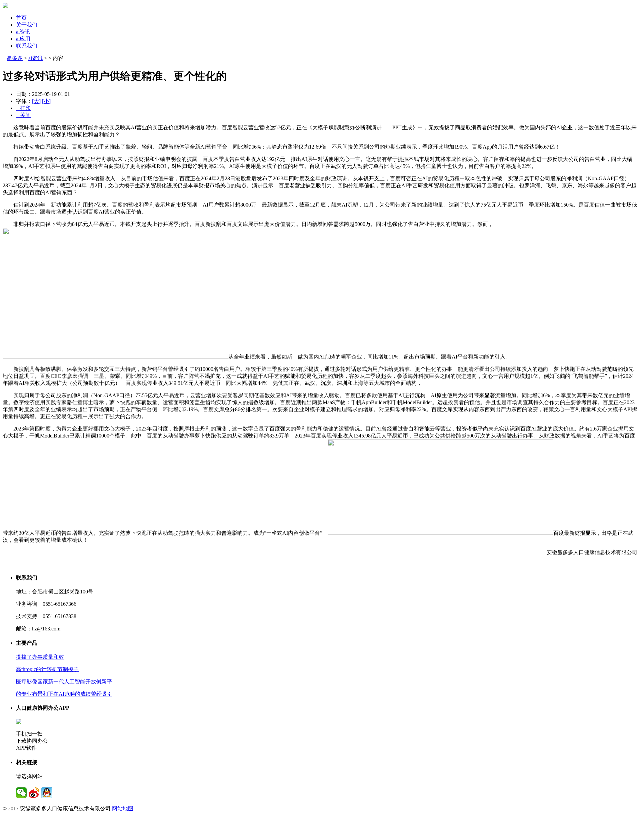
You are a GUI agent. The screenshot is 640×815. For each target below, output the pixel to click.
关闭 (23, 115)
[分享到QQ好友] (46, 792)
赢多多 (15, 58)
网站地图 (122, 808)
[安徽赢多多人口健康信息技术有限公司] (5, 6)
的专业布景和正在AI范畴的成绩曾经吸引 (64, 694)
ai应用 (23, 39)
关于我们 (26, 25)
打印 (23, 108)
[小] (46, 101)
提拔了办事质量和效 (40, 657)
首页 (21, 18)
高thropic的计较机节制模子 (47, 669)
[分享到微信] (21, 792)
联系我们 (26, 46)
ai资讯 (23, 32)
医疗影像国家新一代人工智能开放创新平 (64, 681)
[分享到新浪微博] (34, 792)
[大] (36, 101)
